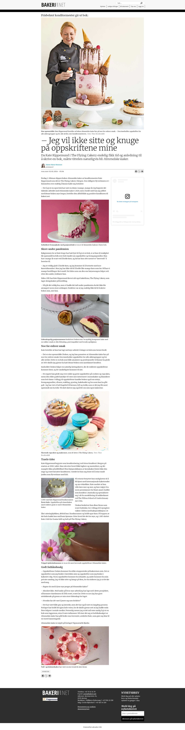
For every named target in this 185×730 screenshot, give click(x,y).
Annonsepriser (84, 709)
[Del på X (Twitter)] (139, 171)
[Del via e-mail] (142, 171)
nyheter (45, 671)
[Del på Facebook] (136, 171)
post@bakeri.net (89, 694)
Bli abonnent (124, 6)
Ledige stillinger (113, 6)
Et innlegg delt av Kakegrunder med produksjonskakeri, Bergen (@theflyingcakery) (138, 222)
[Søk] (141, 3)
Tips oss (133, 6)
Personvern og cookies (87, 707)
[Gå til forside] (53, 5)
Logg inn (141, 6)
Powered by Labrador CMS (92, 727)
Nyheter (102, 6)
